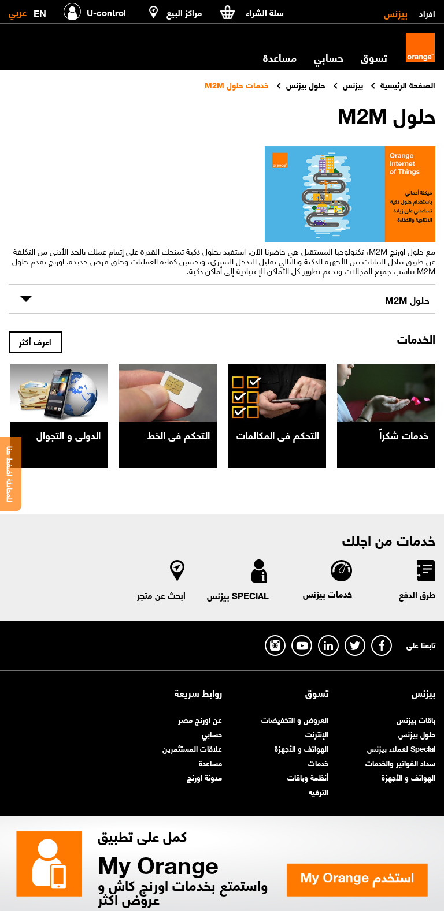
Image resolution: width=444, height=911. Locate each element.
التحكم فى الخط (178, 434)
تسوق (316, 692)
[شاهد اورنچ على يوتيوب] (301, 645)
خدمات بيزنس (327, 593)
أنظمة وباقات (307, 777)
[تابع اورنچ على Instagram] (275, 645)
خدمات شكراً (403, 434)
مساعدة (210, 762)
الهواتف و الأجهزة (408, 777)
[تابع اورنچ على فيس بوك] (381, 645)
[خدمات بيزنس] (341, 572)
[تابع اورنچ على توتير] (355, 645)
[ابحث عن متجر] (177, 573)
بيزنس (396, 12)
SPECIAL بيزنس (238, 595)
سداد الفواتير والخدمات (400, 762)
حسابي (328, 57)
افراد (427, 12)
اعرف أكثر (35, 341)
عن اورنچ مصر (200, 719)
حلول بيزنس (416, 733)
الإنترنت (316, 733)
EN (40, 10)
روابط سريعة (198, 692)
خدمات (318, 762)
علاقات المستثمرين (192, 748)
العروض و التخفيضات (294, 719)
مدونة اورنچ (204, 777)
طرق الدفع (417, 594)
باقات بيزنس (416, 719)
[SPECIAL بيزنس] (259, 573)
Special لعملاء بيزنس (401, 748)
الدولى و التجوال (68, 434)
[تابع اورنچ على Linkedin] (328, 645)
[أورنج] (420, 47)
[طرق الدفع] (425, 572)
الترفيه (318, 791)
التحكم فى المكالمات (277, 434)
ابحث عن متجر (161, 595)
